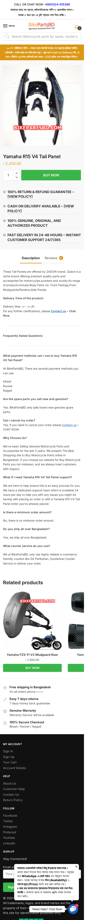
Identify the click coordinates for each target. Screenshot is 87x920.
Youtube (9, 838)
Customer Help (14, 789)
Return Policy (12, 800)
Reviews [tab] (53, 258)
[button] (16, 173)
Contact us (69, 425)
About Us (9, 783)
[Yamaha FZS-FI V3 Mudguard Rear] (32, 621)
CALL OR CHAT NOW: (29, 4)
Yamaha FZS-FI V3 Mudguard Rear (32, 655)
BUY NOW (51, 175)
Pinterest (9, 832)
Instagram (10, 827)
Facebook (10, 815)
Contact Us (11, 794)
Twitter (8, 821)
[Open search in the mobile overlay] (42, 36)
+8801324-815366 (57, 4)
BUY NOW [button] (32, 667)
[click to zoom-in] (43, 105)
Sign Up (8, 757)
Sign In (8, 751)
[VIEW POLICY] (20, 196)
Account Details (14, 768)
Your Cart (10, 762)
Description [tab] (31, 258)
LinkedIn (9, 843)
